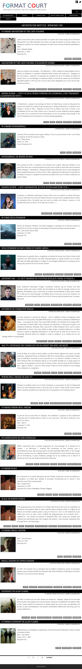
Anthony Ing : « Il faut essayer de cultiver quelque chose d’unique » (38, 278)
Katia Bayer (60, 189)
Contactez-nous (41, 666)
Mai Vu (60, 372)
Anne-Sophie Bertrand (57, 379)
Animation (68, 58)
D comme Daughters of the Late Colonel (23, 31)
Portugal (53, 464)
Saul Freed (77, 274)
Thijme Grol (77, 372)
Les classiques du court (45, 587)
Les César (59, 122)
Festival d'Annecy (47, 213)
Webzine (24, 15)
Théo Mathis (60, 563)
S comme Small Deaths (14, 530)
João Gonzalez (45, 464)
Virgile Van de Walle (58, 594)
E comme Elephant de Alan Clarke (20, 621)
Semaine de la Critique (74, 464)
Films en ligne (73, 15)
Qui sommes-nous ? (8, 15)
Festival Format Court (57, 15)
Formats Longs (41, 15)
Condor (51, 341)
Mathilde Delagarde (58, 65)
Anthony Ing (29, 304)
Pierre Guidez (60, 311)
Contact (8, 19)
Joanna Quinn (58, 213)
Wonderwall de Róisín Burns (17, 156)
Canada (37, 304)
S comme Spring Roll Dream (16, 407)
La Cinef (54, 372)
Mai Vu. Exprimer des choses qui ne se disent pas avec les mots (35, 345)
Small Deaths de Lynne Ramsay (18, 561)
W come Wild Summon (13, 217)
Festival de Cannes (49, 274)
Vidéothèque (76, 89)
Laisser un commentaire (72, 34)
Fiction (46, 122)
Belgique (48, 494)
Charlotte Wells (42, 341)
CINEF (40, 403)
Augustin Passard (59, 250)
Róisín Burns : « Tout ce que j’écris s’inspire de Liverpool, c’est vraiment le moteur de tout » (39, 94)
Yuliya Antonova (59, 98)
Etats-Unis (58, 341)
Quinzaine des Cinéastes (55, 89)
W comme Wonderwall (14, 126)
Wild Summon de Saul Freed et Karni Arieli (25, 248)
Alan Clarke (25, 617)
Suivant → (50, 657)
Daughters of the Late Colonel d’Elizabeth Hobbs (28, 63)
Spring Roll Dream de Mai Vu (17, 377)
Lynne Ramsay (58, 587)
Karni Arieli (59, 274)
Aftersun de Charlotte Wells (17, 309)
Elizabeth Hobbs (41, 89)
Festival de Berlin (57, 304)
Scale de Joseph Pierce (13, 499)
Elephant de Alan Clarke (15, 591)
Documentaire (45, 304)
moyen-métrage (57, 617)
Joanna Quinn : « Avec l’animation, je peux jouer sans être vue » (35, 187)
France (52, 122)
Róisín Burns (67, 122)
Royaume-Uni (76, 58)
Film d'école (46, 372)
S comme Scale (9, 468)
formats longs (67, 341)
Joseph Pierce (29, 526)
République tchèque (65, 494)
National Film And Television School (60, 403)
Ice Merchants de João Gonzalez (19, 438)
